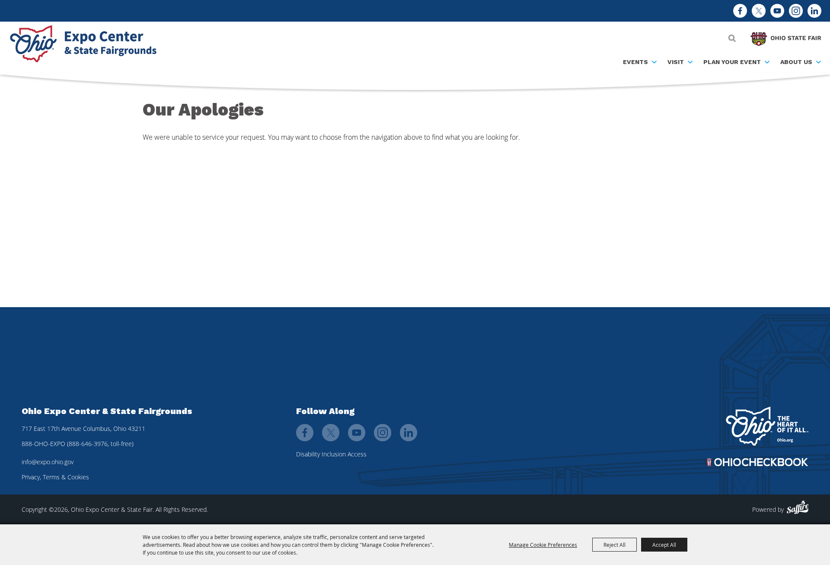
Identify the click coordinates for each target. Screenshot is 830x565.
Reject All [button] (614, 544)
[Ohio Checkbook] (757, 462)
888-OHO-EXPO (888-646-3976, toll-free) (78, 444)
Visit (675, 61)
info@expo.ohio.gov (47, 462)
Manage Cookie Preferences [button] (543, 544)
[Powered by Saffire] (797, 507)
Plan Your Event (732, 61)
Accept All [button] (664, 544)
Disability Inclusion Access (331, 454)
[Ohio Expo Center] (86, 45)
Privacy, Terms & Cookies (55, 477)
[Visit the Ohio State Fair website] (785, 37)
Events (635, 61)
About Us (796, 61)
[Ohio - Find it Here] (767, 426)
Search (732, 38)
